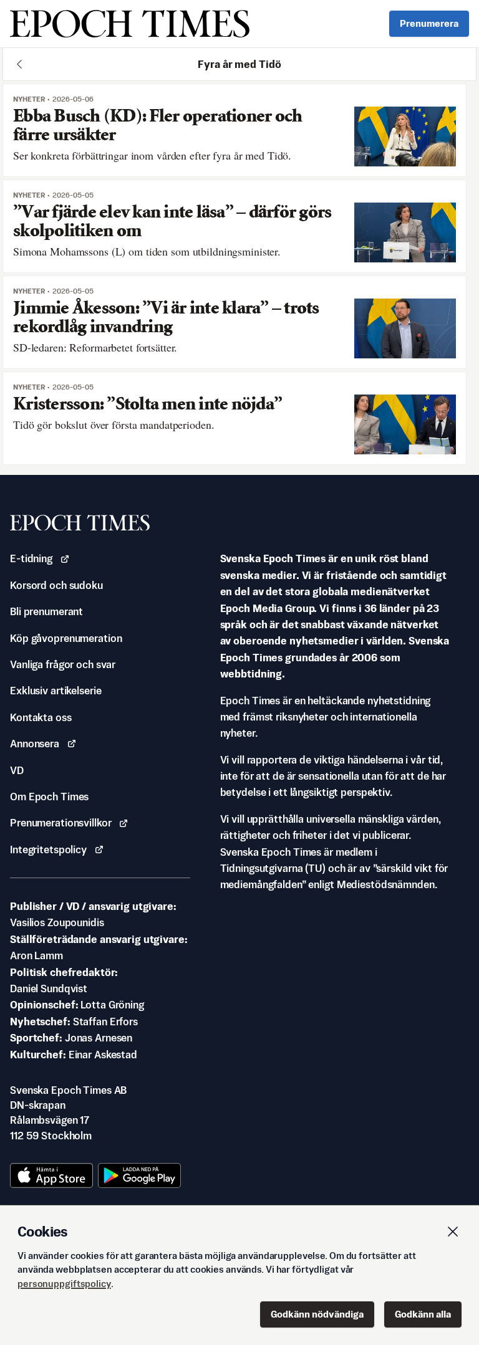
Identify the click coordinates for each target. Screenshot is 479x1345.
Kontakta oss (41, 717)
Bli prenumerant (46, 611)
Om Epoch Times (49, 796)
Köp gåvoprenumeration (66, 638)
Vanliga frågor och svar (62, 664)
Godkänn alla (423, 1314)
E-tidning (31, 558)
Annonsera (34, 743)
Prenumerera (429, 23)
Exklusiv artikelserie (55, 690)
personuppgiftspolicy (64, 1283)
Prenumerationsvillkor (60, 822)
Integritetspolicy (48, 849)
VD (17, 770)
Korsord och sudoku (56, 585)
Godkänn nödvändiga (317, 1314)
